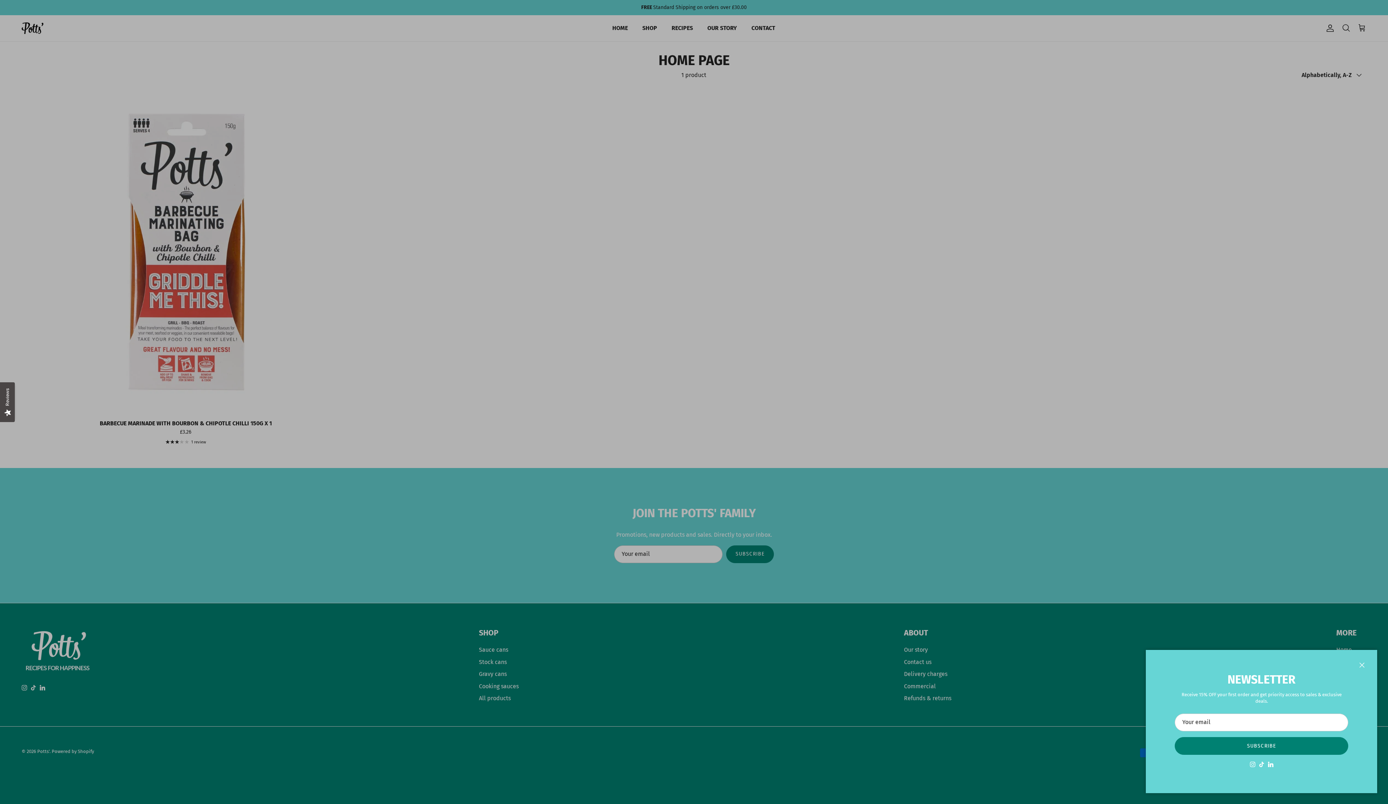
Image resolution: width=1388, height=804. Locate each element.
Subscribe (1261, 746)
